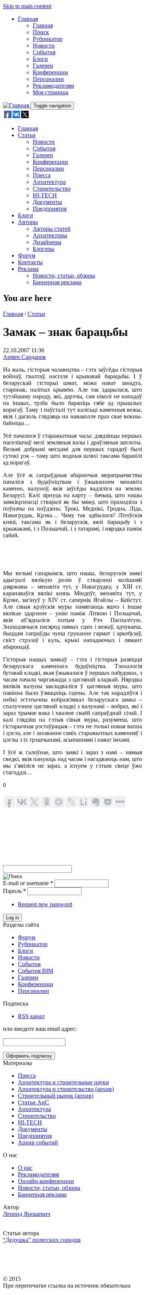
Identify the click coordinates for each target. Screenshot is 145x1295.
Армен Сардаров (24, 357)
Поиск (41, 32)
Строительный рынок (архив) (55, 1095)
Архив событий (38, 1142)
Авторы (28, 222)
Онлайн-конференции (46, 1181)
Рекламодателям (53, 85)
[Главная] (16, 105)
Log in (12, 917)
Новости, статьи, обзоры (64, 275)
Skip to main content (27, 6)
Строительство (52, 188)
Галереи (43, 65)
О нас (25, 1168)
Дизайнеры (47, 242)
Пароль (14, 891)
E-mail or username (28, 883)
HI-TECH (45, 195)
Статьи (27, 135)
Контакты (30, 262)
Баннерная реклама (57, 282)
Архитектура (49, 182)
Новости (44, 45)
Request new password (45, 904)
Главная (28, 19)
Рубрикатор (47, 39)
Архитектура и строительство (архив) (66, 1089)
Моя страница (50, 92)
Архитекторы (50, 235)
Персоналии (48, 79)
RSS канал (31, 1016)
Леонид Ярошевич (26, 1214)
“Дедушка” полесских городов (42, 1240)
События (44, 52)
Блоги (40, 59)
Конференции (50, 72)
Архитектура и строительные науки (63, 1082)
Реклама (28, 269)
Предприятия (50, 208)
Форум (26, 255)
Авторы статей (52, 229)
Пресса (42, 175)
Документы (47, 202)
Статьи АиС (33, 1102)
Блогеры (43, 249)
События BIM (35, 971)
